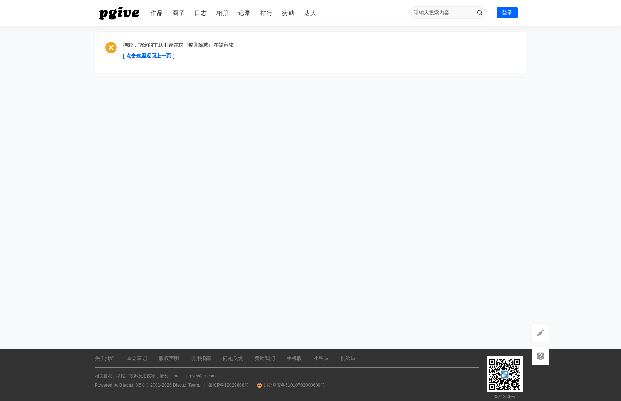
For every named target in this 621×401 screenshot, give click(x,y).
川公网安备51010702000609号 (294, 385)
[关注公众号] (540, 356)
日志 (200, 13)
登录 (507, 12)
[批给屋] (120, 13)
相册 (222, 13)
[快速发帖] (540, 333)
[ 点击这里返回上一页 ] (149, 56)
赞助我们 (265, 358)
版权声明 (169, 358)
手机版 (294, 358)
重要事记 (137, 358)
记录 (244, 13)
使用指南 (201, 358)
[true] (479, 12)
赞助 (288, 13)
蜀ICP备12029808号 (228, 385)
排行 (266, 13)
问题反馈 (233, 358)
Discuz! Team (186, 385)
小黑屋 (321, 358)
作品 (157, 13)
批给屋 (348, 358)
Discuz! (127, 385)
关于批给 (105, 358)
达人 (310, 13)
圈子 (178, 13)
